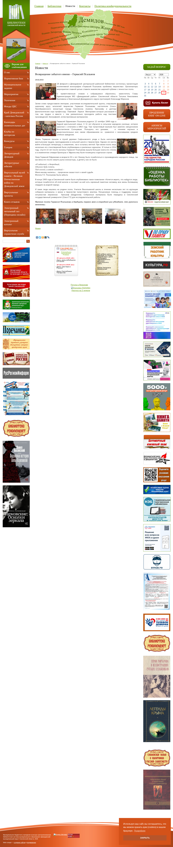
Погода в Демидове (79, 285)
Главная (39, 5)
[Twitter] (40, 237)
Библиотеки (54, 5)
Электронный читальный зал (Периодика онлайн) (14, 211)
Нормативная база (13, 78)
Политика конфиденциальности (112, 5)
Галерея (8, 147)
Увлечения (9, 100)
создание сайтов (19, 842)
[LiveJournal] (48, 237)
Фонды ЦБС (10, 106)
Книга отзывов (12, 201)
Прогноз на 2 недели (80, 290)
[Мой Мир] (45, 237)
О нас (7, 72)
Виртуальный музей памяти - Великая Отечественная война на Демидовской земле (14, 179)
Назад (38, 228)
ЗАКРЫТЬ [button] (145, 838)
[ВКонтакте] (37, 237)
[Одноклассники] (42, 237)
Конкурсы (9, 141)
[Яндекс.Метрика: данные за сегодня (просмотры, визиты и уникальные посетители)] (60, 835)
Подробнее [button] (139, 831)
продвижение (31, 842)
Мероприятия (11, 94)
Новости (70, 5)
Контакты (84, 5)
